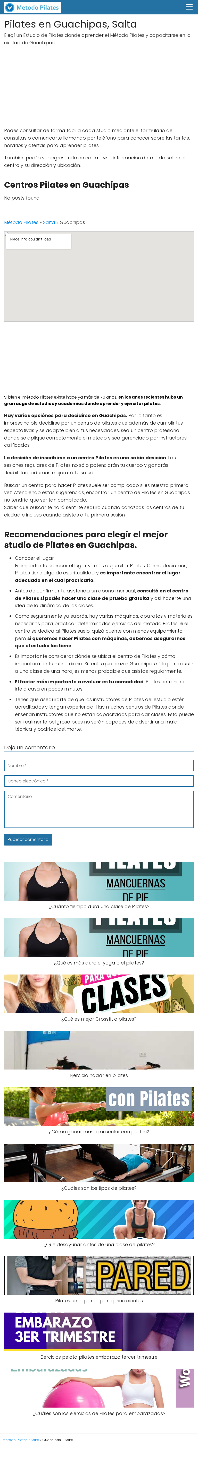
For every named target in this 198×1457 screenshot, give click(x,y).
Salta (49, 222)
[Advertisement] (99, 88)
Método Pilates (21, 222)
